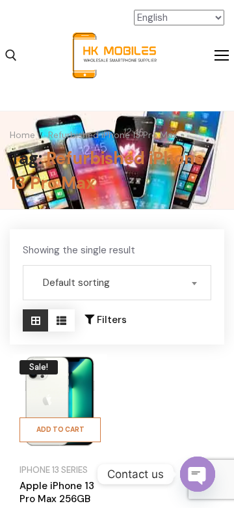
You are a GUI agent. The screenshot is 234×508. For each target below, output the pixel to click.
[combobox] (117, 282)
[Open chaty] (197, 474)
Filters (110, 319)
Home (22, 135)
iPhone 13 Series (54, 469)
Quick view (89, 408)
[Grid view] (35, 320)
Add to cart (60, 429)
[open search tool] (11, 55)
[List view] (61, 320)
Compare (89, 375)
